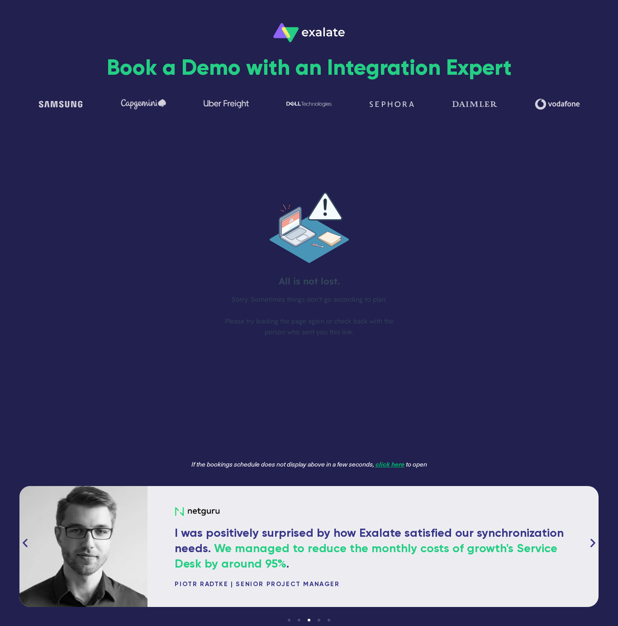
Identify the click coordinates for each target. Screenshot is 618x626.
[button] (25, 542)
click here (390, 463)
